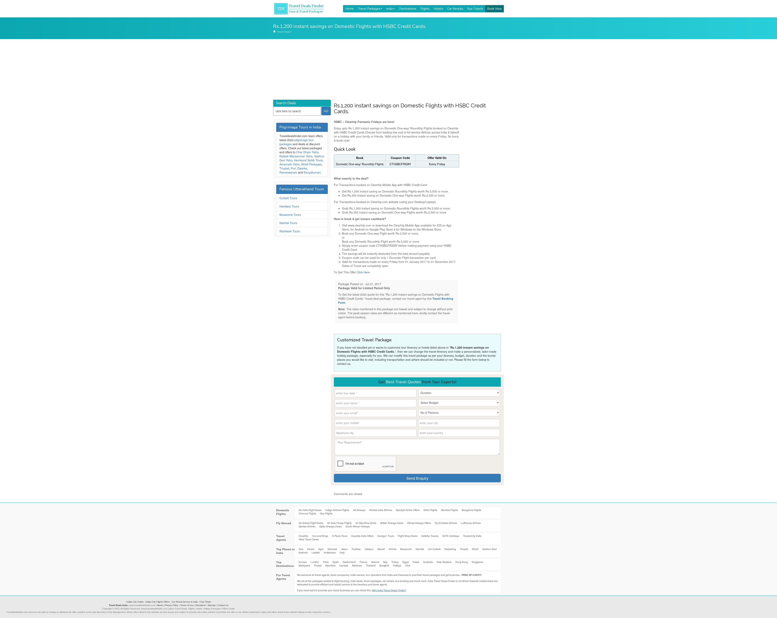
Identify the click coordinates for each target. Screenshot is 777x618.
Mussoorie (406, 549)
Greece (375, 562)
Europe (303, 562)
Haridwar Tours (289, 206)
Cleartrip (303, 536)
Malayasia (304, 565)
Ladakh (316, 552)
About (160, 605)
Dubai (416, 562)
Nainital (420, 549)
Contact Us (222, 605)
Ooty (342, 552)
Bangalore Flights (471, 510)
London (315, 562)
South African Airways (358, 526)
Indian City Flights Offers (157, 602)
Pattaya (397, 565)
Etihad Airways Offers (419, 523)
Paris (326, 562)
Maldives (357, 565)
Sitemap (211, 605)
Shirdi (475, 549)
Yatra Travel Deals (309, 539)
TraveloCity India (472, 536)
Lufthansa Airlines (471, 523)
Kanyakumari (312, 172)
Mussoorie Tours (290, 215)
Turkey (395, 562)
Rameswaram (288, 172)
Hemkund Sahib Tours (308, 160)
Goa (301, 549)
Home (349, 9)
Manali (381, 549)
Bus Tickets (475, 9)
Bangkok (384, 565)
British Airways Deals (391, 523)
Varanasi (332, 549)
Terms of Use (187, 605)
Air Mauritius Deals (366, 523)
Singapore (477, 562)
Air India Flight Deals (310, 510)
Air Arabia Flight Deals (311, 523)
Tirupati (284, 168)
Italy (385, 562)
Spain (335, 562)
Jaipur (344, 549)
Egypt (405, 562)
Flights (425, 9)
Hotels (438, 9)
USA (407, 565)
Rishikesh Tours (289, 231)
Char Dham (205, 602)
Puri (293, 168)
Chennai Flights (307, 513)
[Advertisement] (388, 69)
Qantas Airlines (307, 526)
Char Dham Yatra (307, 152)
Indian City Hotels (135, 602)
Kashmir (303, 552)
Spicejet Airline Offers (408, 510)
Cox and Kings (320, 536)
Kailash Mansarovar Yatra (295, 156)
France (363, 562)
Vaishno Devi (489, 549)
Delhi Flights (430, 510)
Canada (343, 565)
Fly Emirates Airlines (446, 523)
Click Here (363, 272)
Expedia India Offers (362, 536)
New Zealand (444, 562)
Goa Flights (326, 513)
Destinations (407, 9)
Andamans (330, 552)
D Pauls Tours (339, 536)
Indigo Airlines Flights (337, 510)
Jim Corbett (434, 549)
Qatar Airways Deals (330, 526)
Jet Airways (359, 510)
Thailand (371, 565)
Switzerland (349, 562)
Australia (428, 562)
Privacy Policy (171, 605)
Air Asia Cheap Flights (339, 523)
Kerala (310, 549)
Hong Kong (461, 562)
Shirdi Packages (311, 164)
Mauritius (330, 565)
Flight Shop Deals (407, 536)
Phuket (318, 565)
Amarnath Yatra (289, 164)
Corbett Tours (288, 198)
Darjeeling (450, 549)
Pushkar (356, 549)
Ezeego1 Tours (385, 536)
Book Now (494, 9)
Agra (321, 549)
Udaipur (369, 549)
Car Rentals (455, 9)
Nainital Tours (288, 223)
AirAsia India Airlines (380, 510)
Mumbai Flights (449, 510)
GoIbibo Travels (429, 536)
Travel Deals (283, 31)
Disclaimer (200, 605)
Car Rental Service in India (185, 602)
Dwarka (302, 168)
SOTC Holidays (450, 536)
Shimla (392, 549)
